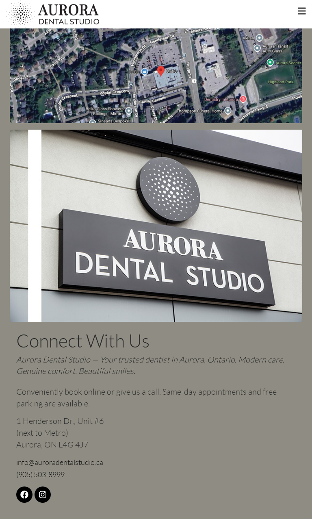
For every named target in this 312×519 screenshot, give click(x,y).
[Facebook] (24, 494)
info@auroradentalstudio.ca (59, 462)
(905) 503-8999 (40, 475)
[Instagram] (43, 494)
